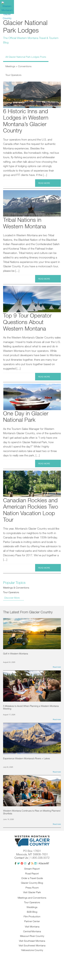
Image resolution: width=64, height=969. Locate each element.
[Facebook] (15, 863)
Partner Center (32, 921)
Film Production (32, 916)
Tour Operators (11, 592)
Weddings (32, 907)
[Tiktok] (29, 863)
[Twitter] (18, 863)
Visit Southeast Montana (32, 940)
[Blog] (32, 863)
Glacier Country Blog (32, 882)
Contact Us (21, 857)
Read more (44, 183)
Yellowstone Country (32, 950)
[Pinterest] (22, 863)
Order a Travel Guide (32, 878)
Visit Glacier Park (32, 892)
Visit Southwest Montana (32, 945)
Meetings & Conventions (16, 587)
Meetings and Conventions (32, 897)
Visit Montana (32, 926)
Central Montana (32, 931)
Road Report (32, 873)
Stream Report (32, 868)
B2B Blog (32, 911)
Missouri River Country (32, 936)
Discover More (12, 597)
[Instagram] (25, 863)
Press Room (32, 887)
